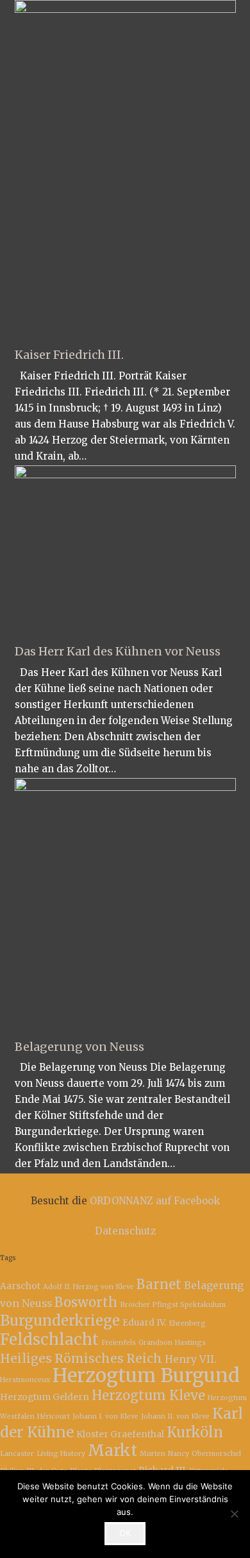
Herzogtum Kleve (148, 1395)
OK (125, 1533)
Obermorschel (216, 1454)
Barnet (159, 1284)
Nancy (178, 1454)
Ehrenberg (187, 1323)
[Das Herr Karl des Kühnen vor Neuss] (125, 549)
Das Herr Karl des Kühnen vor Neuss (118, 651)
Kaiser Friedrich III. (69, 354)
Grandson (155, 1342)
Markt (112, 1450)
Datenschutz (125, 1231)
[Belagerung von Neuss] (125, 903)
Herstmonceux (25, 1380)
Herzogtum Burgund (146, 1375)
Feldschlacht (49, 1339)
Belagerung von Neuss (79, 1046)
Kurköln (195, 1432)
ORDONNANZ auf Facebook (155, 1201)
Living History (61, 1454)
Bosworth (85, 1302)
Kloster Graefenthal (120, 1434)
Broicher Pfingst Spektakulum (173, 1305)
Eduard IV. (144, 1322)
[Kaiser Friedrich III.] (125, 168)
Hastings (190, 1342)
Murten (152, 1454)
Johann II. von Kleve (175, 1416)
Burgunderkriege (60, 1320)
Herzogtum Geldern (44, 1397)
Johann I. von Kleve (105, 1416)
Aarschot (20, 1286)
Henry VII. (191, 1359)
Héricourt (53, 1416)
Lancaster (17, 1454)
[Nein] (234, 1513)
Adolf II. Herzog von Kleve (88, 1287)
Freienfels (118, 1342)
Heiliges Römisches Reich (81, 1358)
